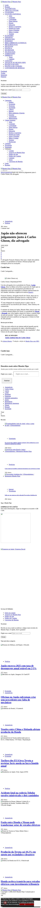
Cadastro (11, 59)
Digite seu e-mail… (7, 374)
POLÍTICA (8, 48)
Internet (11, 111)
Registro (7, 7)
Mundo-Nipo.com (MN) (32, 341)
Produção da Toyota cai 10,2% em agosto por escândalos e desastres (18, 853)
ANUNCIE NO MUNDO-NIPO (15, 62)
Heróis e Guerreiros (15, 26)
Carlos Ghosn (9, 389)
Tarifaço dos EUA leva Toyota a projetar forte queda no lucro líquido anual (20, 763)
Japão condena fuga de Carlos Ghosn (17, 338)
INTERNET (9, 41)
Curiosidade (12, 19)
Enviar (3, 637)
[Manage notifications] (5, 902)
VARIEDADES (10, 53)
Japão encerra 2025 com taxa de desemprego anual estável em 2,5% (19, 667)
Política (11, 102)
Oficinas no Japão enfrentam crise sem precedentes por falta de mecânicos (18, 700)
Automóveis (12, 116)
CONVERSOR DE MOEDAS (15, 68)
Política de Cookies (15, 156)
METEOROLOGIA (11, 44)
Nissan (37, 311)
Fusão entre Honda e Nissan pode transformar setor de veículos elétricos (20, 823)
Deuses (11, 23)
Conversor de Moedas (16, 161)
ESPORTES (9, 37)
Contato (11, 151)
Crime (7, 392)
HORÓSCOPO (10, 39)
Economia (12, 104)
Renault (4, 313)
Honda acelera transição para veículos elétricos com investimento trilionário (20, 882)
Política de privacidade (32, 904)
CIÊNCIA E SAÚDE (12, 10)
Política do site (13, 154)
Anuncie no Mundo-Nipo (17, 152)
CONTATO (8, 61)
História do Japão (14, 28)
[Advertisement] (20, 196)
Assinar (4, 93)
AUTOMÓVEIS (10, 8)
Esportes (11, 115)
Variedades (12, 438)
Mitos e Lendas (13, 32)
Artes (10, 16)
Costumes (12, 17)
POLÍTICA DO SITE (12, 64)
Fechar (22, 904)
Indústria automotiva (11, 398)
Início (2, 172)
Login (7, 5)
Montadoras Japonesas (12, 403)
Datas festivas (13, 21)
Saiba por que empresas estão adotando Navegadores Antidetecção (21, 495)
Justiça (7, 400)
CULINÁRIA (9, 12)
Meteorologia (13, 118)
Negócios (12, 106)
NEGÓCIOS (9, 46)
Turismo (11, 34)
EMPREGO (9, 55)
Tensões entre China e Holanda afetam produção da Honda (20, 730)
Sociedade (12, 107)
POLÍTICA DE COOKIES (13, 66)
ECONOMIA (9, 35)
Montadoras (8, 401)
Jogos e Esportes (14, 30)
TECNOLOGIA (10, 52)
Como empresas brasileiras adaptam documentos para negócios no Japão (22, 468)
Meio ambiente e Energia (16, 113)
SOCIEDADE (9, 50)
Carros (7, 391)
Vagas (11, 57)
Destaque (8, 394)
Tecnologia (12, 491)
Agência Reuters (7, 341)
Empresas (8, 396)
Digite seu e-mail (6, 90)
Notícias (7, 223)
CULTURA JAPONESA (13, 14)
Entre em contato (10, 613)
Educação (12, 25)
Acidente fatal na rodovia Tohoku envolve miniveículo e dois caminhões (20, 794)
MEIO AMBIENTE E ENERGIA (15, 43)
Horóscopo (12, 142)
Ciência (11, 109)
